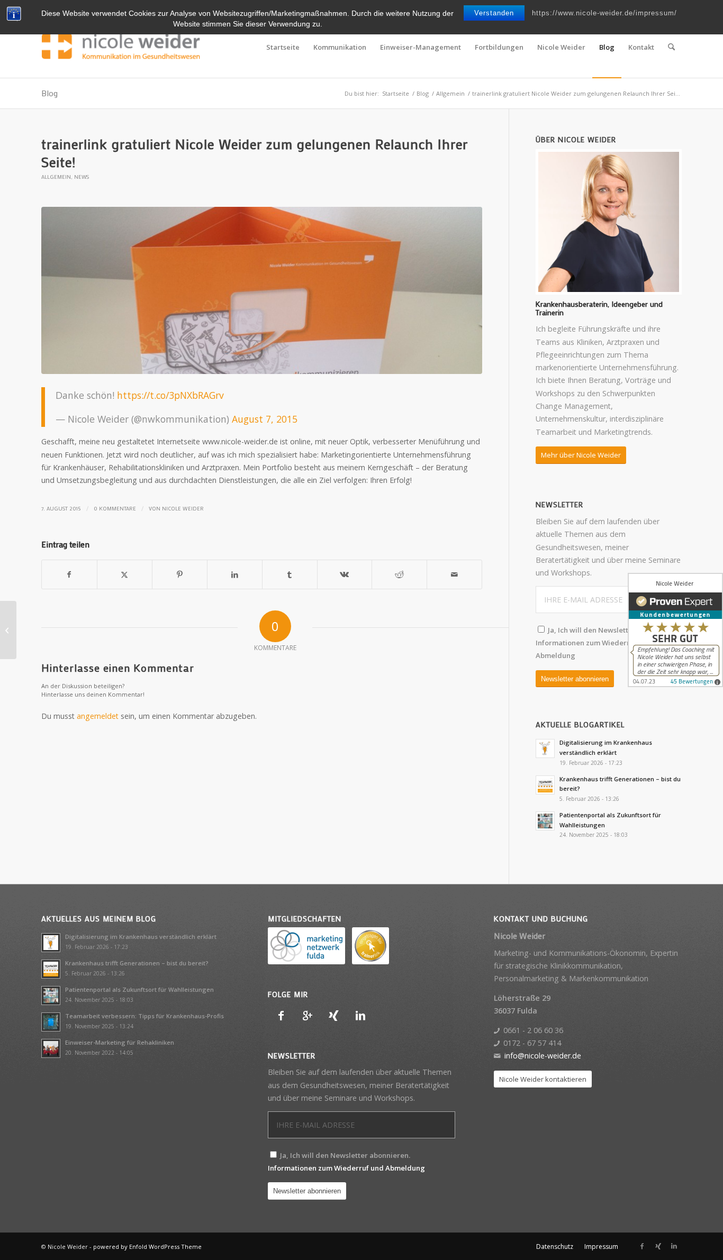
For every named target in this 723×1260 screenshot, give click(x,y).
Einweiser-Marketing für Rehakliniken (119, 1042)
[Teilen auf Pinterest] (179, 574)
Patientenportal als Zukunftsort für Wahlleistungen (139, 989)
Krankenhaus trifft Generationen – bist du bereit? (137, 963)
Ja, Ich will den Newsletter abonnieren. (607, 643)
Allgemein (56, 176)
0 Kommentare (115, 508)
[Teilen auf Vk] (345, 574)
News (81, 176)
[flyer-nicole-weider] (261, 291)
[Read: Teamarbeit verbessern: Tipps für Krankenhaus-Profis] (50, 1021)
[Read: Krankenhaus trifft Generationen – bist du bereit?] (545, 785)
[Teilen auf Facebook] (69, 574)
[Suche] (671, 47)
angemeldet (98, 716)
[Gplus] (307, 1015)
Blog (49, 92)
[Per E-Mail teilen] (454, 574)
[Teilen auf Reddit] (399, 574)
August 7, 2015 (264, 419)
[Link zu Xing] (658, 1246)
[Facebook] (281, 1015)
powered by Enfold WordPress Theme (147, 1246)
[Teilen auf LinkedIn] (234, 574)
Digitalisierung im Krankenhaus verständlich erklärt (140, 937)
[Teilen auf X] (124, 574)
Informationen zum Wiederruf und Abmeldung (346, 1168)
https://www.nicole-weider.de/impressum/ (604, 13)
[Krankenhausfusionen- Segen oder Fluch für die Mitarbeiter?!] (8, 630)
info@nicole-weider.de (542, 1056)
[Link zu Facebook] (642, 1246)
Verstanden (494, 13)
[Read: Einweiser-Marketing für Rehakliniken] (50, 1048)
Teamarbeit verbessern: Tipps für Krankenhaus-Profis (144, 1016)
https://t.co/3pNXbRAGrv (170, 395)
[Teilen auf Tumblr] (290, 574)
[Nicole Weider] (120, 47)
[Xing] (334, 1015)
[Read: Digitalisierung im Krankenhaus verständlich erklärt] (545, 748)
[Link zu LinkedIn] (674, 1246)
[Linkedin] (360, 1015)
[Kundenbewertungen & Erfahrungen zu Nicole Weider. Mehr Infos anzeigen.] (675, 630)
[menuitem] (282, 47)
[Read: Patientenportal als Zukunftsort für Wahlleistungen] (545, 820)
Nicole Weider (183, 508)
